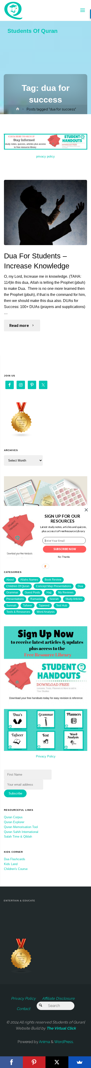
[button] (62, 519)
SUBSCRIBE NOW (64, 549)
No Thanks (64, 556)
